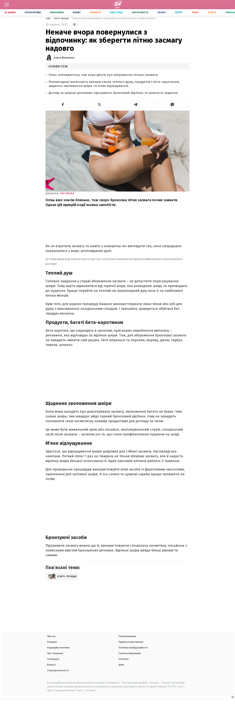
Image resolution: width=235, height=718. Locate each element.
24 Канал (10, 12)
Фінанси (95, 12)
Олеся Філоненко (64, 57)
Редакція (52, 642)
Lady (48, 18)
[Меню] (7, 4)
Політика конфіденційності (133, 647)
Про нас (51, 636)
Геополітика (33, 12)
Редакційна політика (58, 647)
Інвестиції (116, 12)
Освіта (212, 12)
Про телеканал (55, 653)
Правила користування (130, 642)
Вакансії (51, 664)
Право (162, 12)
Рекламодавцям (127, 636)
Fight (195, 12)
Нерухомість (140, 12)
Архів (121, 664)
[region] (117, 709)
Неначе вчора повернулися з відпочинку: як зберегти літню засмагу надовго (113, 18)
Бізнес (77, 12)
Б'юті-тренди (61, 18)
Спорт (179, 12)
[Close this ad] (232, 697)
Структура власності (58, 670)
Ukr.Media (67, 193)
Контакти (123, 659)
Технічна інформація (129, 653)
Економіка (57, 12)
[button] (63, 104)
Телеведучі (53, 659)
